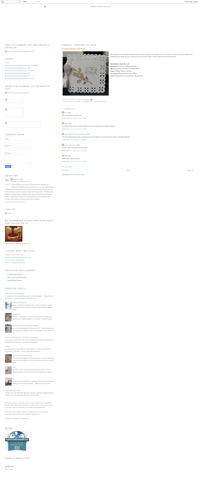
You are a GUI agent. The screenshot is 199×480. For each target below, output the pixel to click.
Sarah (66, 123)
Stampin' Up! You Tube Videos (14, 255)
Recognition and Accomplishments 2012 (18, 73)
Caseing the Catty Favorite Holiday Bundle (24, 326)
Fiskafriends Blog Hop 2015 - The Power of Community (21, 337)
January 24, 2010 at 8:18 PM (74, 140)
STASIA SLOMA (18, 179)
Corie (66, 112)
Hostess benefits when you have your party (18, 257)
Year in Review (15, 314)
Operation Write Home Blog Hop (14, 293)
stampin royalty (100, 101)
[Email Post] (91, 99)
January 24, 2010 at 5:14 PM (74, 129)
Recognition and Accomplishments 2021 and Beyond (21, 65)
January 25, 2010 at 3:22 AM (74, 151)
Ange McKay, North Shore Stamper (75, 134)
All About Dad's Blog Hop (12, 390)
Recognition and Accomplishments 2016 (18, 68)
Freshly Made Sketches (14, 274)
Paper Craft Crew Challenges (16, 277)
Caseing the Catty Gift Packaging (21, 355)
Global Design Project (14, 280)
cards (78, 101)
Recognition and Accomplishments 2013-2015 (19, 70)
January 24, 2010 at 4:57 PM (74, 118)
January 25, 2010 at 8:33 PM (74, 161)
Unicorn (13, 367)
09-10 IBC (71, 101)
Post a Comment (67, 167)
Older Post (190, 170)
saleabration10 (87, 101)
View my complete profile (15, 202)
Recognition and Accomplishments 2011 (18, 76)
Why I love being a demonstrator (15, 262)
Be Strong (7, 346)
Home (128, 170)
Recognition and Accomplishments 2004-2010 (19, 78)
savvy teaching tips (70, 145)
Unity (13, 379)
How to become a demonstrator (14, 260)
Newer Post (65, 170)
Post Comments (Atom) (78, 174)
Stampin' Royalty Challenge (73, 48)
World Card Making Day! (19, 302)
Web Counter (9, 469)
